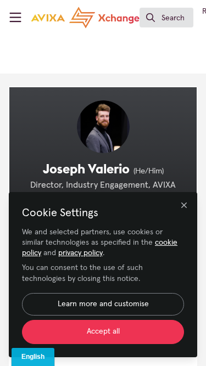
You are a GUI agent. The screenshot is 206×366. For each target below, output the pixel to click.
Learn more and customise (103, 304)
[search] (166, 17)
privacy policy (80, 253)
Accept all (103, 331)
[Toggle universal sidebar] (15, 17)
